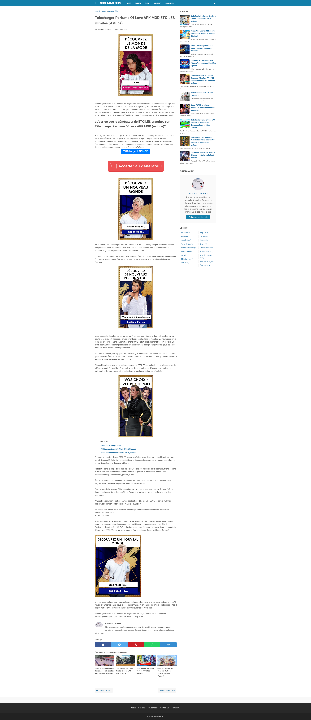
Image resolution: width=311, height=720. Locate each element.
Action (185, 233)
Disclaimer (142, 708)
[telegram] (168, 644)
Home (128, 3)
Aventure (186, 251)
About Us (169, 3)
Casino (204, 240)
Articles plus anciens (167, 690)
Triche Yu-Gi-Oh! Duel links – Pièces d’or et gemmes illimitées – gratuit (203, 63)
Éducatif (205, 265)
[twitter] (119, 644)
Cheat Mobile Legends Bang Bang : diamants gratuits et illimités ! (201, 48)
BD (183, 255)
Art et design (187, 244)
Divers (203, 244)
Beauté (185, 263)
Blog (147, 3)
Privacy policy (153, 708)
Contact (157, 3)
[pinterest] (136, 644)
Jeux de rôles (207, 262)
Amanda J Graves (198, 193)
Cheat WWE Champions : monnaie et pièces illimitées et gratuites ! (203, 107)
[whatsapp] (152, 644)
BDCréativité (187, 259)
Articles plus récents (103, 690)
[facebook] (103, 644)
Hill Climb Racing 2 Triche (111, 446)
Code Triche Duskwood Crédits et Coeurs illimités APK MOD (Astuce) (203, 18)
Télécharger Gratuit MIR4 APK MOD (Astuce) (118, 449)
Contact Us (164, 708)
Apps (185, 236)
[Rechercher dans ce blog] (214, 3)
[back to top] (306, 714)
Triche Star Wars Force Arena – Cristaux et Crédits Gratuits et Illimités (203, 155)
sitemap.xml (175, 708)
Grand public (206, 251)
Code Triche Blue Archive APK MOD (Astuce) (118, 453)
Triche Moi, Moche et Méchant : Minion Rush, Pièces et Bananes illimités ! (203, 33)
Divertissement (207, 248)
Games (138, 3)
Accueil (133, 708)
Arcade (186, 240)
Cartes (204, 236)
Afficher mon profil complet (198, 217)
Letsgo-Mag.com (108, 3)
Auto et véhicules (188, 248)
